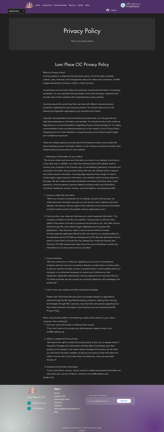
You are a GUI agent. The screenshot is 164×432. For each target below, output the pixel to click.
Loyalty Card (59, 396)
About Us (58, 402)
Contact (58, 405)
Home (56, 393)
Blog (56, 412)
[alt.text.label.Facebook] (28, 422)
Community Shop (61, 399)
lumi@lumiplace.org (39, 403)
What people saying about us (67, 408)
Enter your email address (97, 395)
